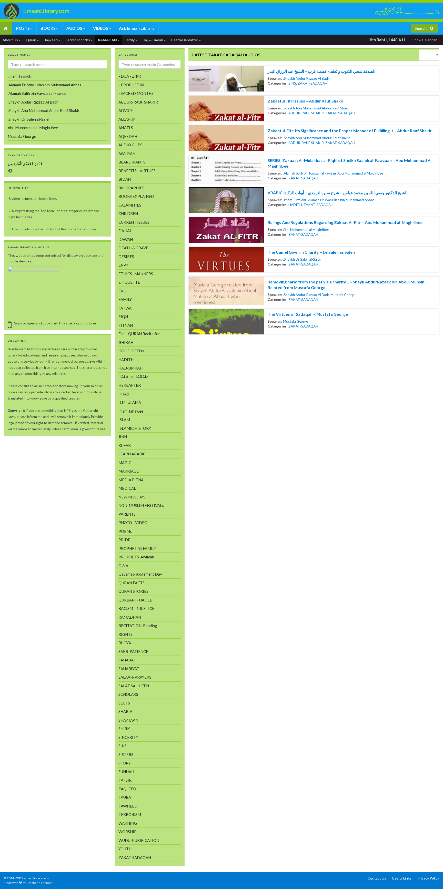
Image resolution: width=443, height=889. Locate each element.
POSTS (23, 28)
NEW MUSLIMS (131, 497)
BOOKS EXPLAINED (136, 196)
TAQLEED (127, 788)
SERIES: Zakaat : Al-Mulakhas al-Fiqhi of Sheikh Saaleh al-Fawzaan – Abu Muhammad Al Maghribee (349, 163)
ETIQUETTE (129, 282)
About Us (11, 40)
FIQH (123, 316)
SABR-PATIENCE (133, 651)
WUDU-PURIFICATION (138, 840)
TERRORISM (129, 814)
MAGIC (124, 462)
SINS (292, 83)
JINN (122, 436)
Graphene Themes (39, 883)
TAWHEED (127, 806)
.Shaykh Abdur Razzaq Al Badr (306, 78)
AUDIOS (74, 28)
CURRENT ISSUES (133, 222)
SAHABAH (127, 660)
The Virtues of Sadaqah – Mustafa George (308, 314)
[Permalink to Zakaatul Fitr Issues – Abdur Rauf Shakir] (226, 108)
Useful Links (401, 878)
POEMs (125, 531)
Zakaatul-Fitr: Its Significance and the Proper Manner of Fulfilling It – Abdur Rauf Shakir (350, 130)
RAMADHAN (129, 617)
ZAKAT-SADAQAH (312, 83)
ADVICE (125, 110)
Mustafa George (342, 295)
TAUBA (124, 797)
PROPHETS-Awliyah (136, 557)
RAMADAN (108, 40)
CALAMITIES (129, 205)
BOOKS (48, 28)
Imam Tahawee (130, 411)
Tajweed (51, 40)
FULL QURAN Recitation (139, 333)
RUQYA (124, 642)
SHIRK (124, 728)
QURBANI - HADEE (135, 600)
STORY (124, 763)
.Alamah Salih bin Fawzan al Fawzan (309, 173)
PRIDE (124, 539)
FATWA (125, 308)
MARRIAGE (128, 471)
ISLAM (124, 419)
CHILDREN (128, 213)
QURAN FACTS (131, 582)
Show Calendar (424, 40)
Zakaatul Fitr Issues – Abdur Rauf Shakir (306, 100)
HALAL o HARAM (133, 376)
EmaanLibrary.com (46, 10)
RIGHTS (125, 634)
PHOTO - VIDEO (132, 522)
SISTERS (125, 754)
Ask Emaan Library (137, 28)
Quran (31, 40)
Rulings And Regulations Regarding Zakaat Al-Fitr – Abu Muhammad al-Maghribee (345, 222)
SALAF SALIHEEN (133, 685)
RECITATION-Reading (137, 625)
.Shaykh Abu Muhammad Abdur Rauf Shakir (316, 108)
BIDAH (124, 179)
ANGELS (125, 127)
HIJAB (123, 394)
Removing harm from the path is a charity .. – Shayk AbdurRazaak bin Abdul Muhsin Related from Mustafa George (346, 284)
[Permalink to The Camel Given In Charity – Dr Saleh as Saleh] (226, 259)
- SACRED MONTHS (136, 93)
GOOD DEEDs (131, 351)
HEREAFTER (129, 385)
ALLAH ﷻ (126, 119)
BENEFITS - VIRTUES (137, 170)
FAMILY (125, 299)
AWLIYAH (126, 153)
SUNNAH (126, 771)
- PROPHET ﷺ (131, 85)
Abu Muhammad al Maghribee (360, 173)
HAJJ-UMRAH (130, 368)
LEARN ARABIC (132, 454)
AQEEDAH (127, 136)
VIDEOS (101, 28)
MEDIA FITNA (131, 479)
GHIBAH (125, 342)
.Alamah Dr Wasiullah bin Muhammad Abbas (340, 200)
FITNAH (125, 325)
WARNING (127, 823)
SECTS (124, 703)
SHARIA (125, 711)
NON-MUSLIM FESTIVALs (141, 505)
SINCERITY (128, 737)
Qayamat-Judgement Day (140, 574)
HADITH (295, 205)
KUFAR (124, 445)
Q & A (123, 565)
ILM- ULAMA (129, 402)
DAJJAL (125, 230)
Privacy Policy (428, 878)
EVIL (122, 291)
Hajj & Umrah (153, 40)
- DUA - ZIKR (129, 76)
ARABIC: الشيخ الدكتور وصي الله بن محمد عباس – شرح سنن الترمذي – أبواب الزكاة (337, 192)
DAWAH (125, 239)
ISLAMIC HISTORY (134, 428)
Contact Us (377, 878)
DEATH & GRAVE (133, 248)
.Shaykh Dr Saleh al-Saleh (302, 259)
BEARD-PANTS (131, 162)
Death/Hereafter (185, 40)
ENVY (123, 265)
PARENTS (127, 514)
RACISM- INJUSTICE (136, 608)
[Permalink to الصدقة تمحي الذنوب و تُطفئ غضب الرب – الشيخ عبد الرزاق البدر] (226, 78)
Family (130, 40)
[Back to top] (11, 877)
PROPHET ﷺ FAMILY (137, 548)
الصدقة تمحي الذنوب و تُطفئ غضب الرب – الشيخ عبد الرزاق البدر (321, 71)
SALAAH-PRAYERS (134, 677)
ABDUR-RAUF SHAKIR (306, 113)
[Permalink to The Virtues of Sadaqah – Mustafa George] (226, 321)
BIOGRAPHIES (131, 188)
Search (421, 28)
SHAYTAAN (128, 720)
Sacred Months (78, 40)
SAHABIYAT (128, 668)
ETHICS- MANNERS (135, 273)
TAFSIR (125, 780)
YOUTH (125, 848)
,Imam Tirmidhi (294, 200)
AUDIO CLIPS (130, 144)
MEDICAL (127, 488)
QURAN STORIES (133, 591)
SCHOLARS (128, 694)
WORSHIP (127, 831)
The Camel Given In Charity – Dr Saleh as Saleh (311, 252)
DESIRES (126, 256)
